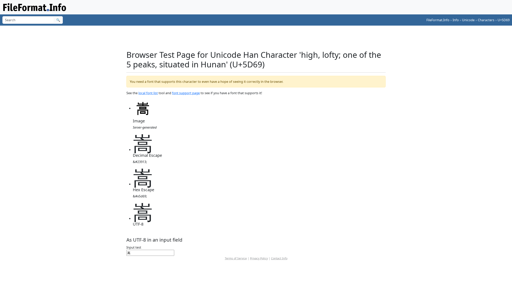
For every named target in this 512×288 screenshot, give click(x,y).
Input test (133, 247)
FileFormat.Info (437, 20)
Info (456, 20)
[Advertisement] (258, 38)
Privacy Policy (259, 258)
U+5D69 (504, 20)
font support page (186, 93)
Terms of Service (236, 258)
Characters (486, 20)
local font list (148, 93)
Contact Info (279, 258)
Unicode (468, 20)
